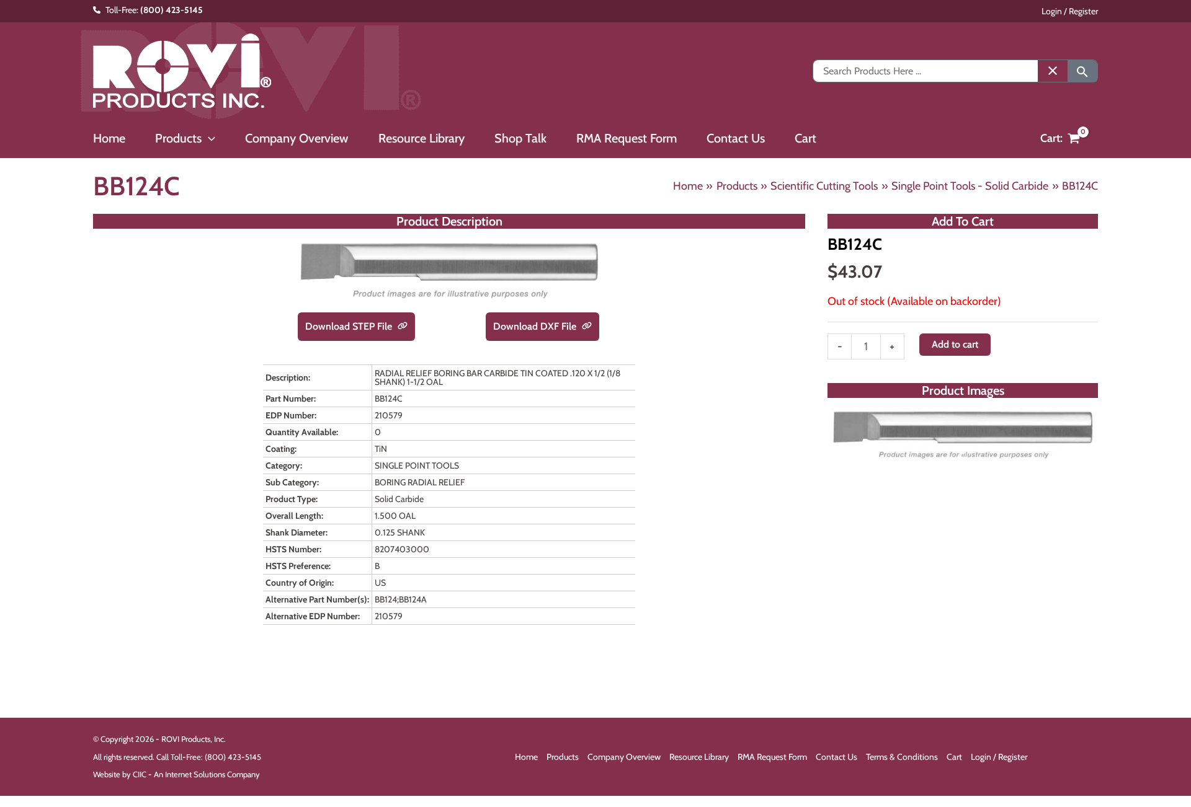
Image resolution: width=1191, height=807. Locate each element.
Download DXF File (536, 326)
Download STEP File (350, 326)
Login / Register (1070, 11)
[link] (403, 327)
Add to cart (955, 344)
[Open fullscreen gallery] (1086, 452)
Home (526, 756)
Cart (954, 756)
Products (562, 756)
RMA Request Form (772, 756)
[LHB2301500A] (962, 434)
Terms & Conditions (902, 756)
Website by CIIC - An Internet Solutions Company (176, 774)
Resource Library (699, 756)
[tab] (963, 451)
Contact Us (836, 756)
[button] (208, 138)
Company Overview (624, 756)
